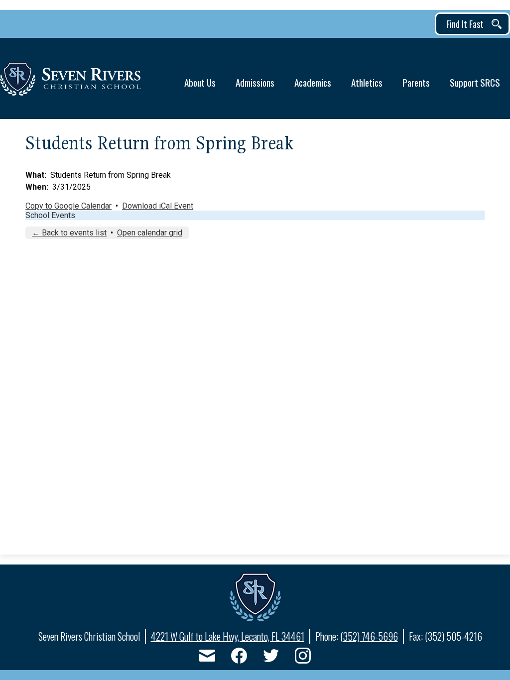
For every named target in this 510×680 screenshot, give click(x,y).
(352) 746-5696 (369, 636)
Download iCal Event (157, 206)
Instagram (303, 656)
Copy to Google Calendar (68, 206)
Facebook (239, 656)
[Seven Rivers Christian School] (70, 79)
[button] (200, 78)
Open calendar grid (149, 232)
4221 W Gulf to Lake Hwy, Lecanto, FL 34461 (227, 636)
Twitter (271, 656)
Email (207, 656)
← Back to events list (69, 232)
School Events (50, 215)
